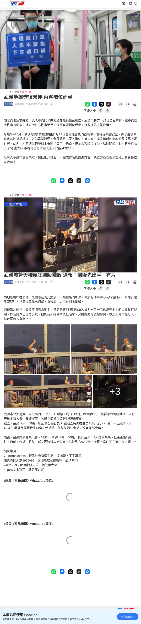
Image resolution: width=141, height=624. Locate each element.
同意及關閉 (127, 616)
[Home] (17, 3)
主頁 (9, 91)
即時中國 (27, 91)
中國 (16, 91)
